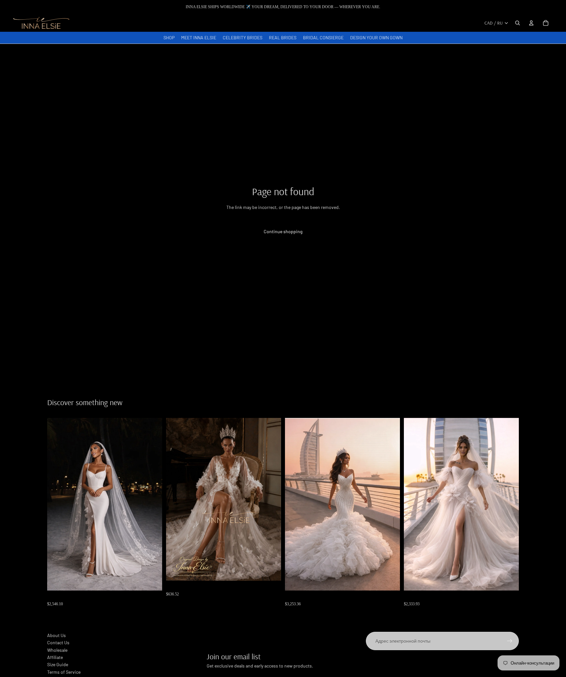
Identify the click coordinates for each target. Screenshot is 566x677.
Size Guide (57, 664)
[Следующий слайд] (271, 499)
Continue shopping (283, 231)
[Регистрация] (509, 641)
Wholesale (57, 650)
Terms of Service (64, 672)
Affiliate (55, 657)
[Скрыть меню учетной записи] (531, 23)
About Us (56, 635)
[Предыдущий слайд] (176, 499)
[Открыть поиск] (517, 23)
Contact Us (58, 642)
